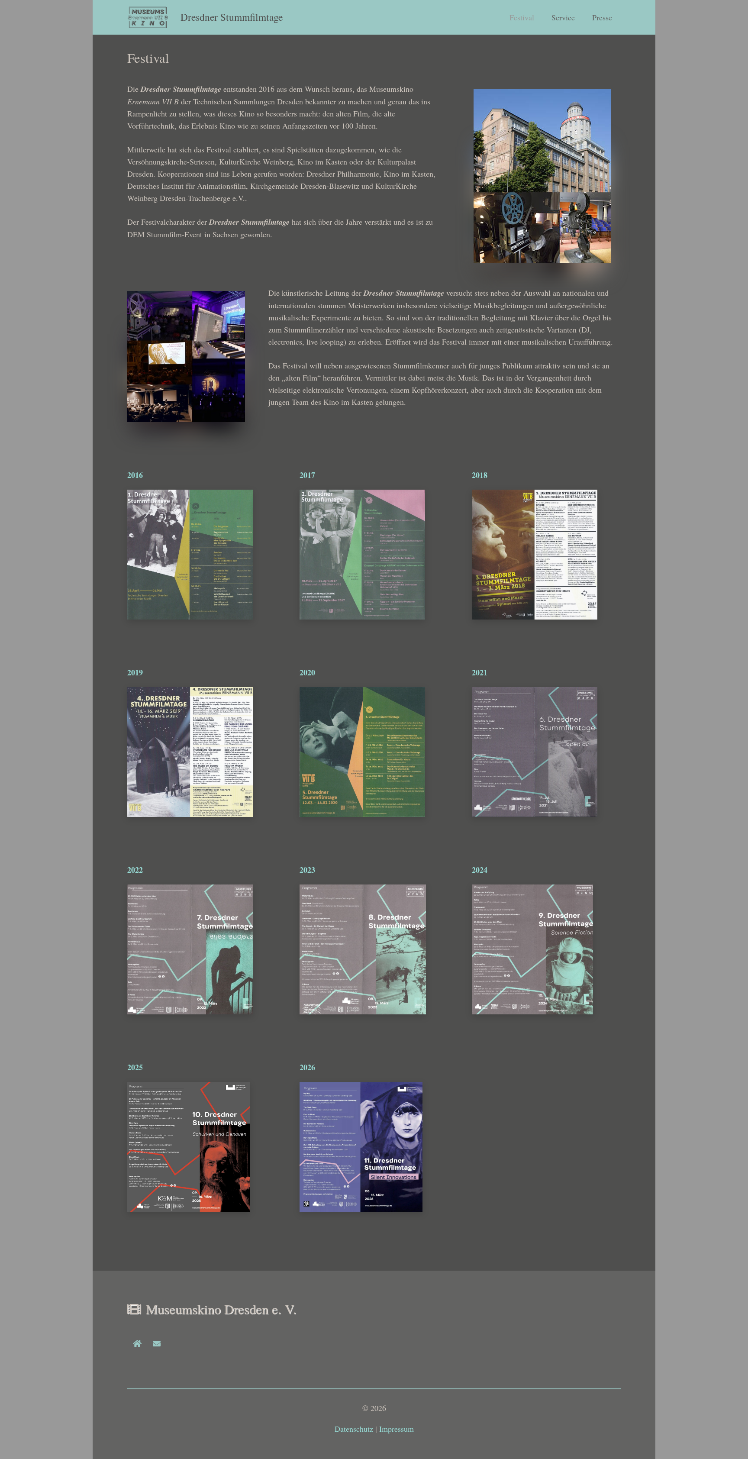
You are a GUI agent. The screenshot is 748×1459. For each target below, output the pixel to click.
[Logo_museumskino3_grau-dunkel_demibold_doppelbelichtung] (148, 17)
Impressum (396, 1428)
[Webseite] (137, 1343)
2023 (307, 869)
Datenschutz (354, 1428)
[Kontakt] (156, 1343)
